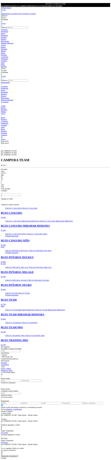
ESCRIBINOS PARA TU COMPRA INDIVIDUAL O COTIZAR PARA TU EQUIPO (31, 6)
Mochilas (4, 49)
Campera (4, 61)
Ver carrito (4, 433)
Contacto (33, 14)
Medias (3, 51)
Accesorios (14, 14)
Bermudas (4, 35)
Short (3, 63)
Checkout (4, 442)
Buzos (3, 33)
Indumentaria (5, 14)
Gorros (3, 45)
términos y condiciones (14, 409)
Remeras (4, 37)
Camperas (4, 30)
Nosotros (26, 14)
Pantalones (4, 31)
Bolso (3, 65)
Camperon (4, 57)
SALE (20, 14)
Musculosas (5, 41)
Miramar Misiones (7, 43)
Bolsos (3, 47)
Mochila (4, 67)
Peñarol (3, 39)
